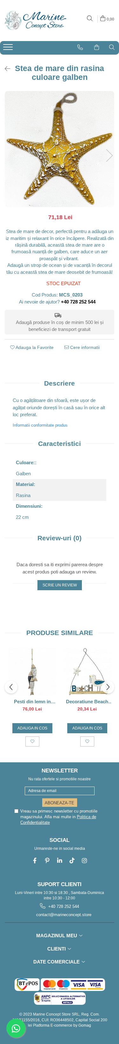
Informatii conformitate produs (40, 425)
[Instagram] (84, 860)
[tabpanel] (59, 149)
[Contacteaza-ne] (80, 47)
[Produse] (8, 49)
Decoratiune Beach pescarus (87, 701)
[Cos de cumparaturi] (96, 47)
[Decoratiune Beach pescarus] (87, 671)
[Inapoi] (5, 68)
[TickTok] (71, 860)
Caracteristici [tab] (59, 443)
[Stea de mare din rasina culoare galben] (59, 149)
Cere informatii (84, 347)
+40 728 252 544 (63, 906)
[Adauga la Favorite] (32, 741)
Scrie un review (60, 585)
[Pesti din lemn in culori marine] (32, 671)
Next (109, 155)
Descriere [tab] (59, 383)
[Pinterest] (47, 860)
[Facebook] (34, 860)
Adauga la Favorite (34, 347)
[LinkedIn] (59, 860)
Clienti (57, 948)
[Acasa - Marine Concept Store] (35, 20)
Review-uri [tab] (59, 538)
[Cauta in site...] (90, 18)
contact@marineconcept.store (63, 914)
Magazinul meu (57, 935)
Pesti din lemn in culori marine (32, 701)
